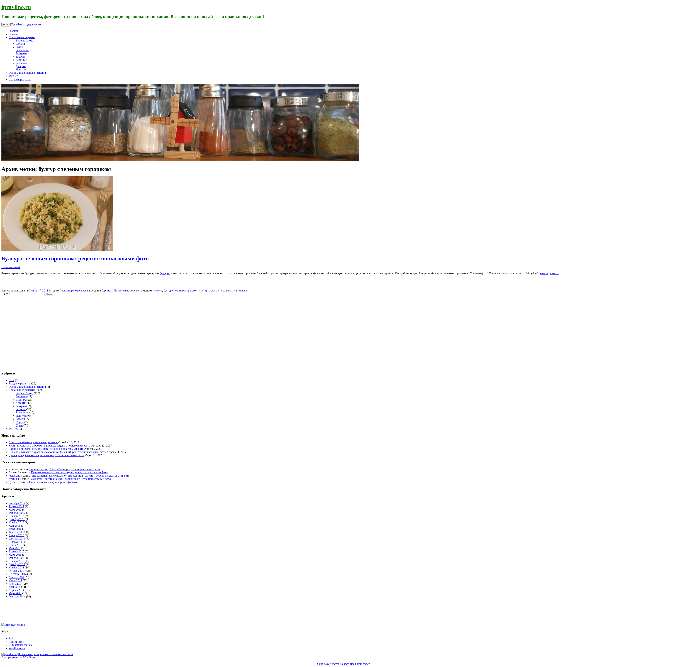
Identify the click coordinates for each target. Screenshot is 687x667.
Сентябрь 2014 (17, 573)
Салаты (20, 43)
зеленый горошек (219, 290)
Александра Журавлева (73, 290)
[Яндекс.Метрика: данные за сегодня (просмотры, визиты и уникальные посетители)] (13, 624)
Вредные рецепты (20, 79)
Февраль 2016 (17, 532)
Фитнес (13, 75)
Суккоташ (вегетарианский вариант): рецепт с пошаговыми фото (71, 478)
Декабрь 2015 (17, 538)
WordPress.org (17, 648)
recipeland (14, 475)
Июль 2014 (15, 580)
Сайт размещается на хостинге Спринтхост (343, 663)
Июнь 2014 (15, 583)
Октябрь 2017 (17, 503)
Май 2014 (14, 586)
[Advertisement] (22, 331)
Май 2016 (14, 525)
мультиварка (239, 290)
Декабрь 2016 (17, 519)
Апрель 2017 (16, 506)
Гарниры (21, 59)
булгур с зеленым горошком (181, 290)
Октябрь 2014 (17, 570)
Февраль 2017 (17, 512)
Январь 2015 (16, 561)
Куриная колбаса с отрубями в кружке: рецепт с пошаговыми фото (49, 445)
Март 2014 (15, 593)
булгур (158, 290)
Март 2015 (15, 554)
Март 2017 (15, 509)
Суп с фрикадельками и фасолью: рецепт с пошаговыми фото (46, 455)
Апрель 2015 (16, 551)
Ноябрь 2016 (16, 522)
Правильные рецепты (22, 37)
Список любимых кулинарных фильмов (33, 442)
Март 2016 (15, 528)
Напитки (21, 69)
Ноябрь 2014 (16, 567)
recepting (14, 478)
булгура (164, 273)
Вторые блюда (24, 40)
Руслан (13, 482)
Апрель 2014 (16, 590)
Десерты (21, 66)
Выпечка (21, 63)
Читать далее (549, 273)
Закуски (21, 56)
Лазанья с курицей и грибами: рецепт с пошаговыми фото (64, 469)
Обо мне (14, 34)
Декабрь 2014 (17, 564)
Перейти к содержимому (26, 24)
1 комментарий (10, 267)
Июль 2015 (15, 541)
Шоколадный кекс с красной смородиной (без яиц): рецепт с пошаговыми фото (57, 451)
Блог (11, 380)
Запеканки (22, 50)
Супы (19, 46)
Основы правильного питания (27, 72)
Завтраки (21, 53)
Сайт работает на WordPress (18, 657)
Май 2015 (14, 548)
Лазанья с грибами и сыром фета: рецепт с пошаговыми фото (46, 448)
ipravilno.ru (16, 7)
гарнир (203, 290)
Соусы (20, 422)
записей (16, 641)
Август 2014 (16, 577)
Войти (12, 638)
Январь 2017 (16, 516)
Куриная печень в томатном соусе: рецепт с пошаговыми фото (69, 472)
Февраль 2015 (17, 557)
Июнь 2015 (15, 544)
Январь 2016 (16, 535)
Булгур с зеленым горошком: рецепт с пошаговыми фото (75, 258)
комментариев (20, 644)
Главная (13, 30)
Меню (6, 24)
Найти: (5, 293)
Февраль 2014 (17, 596)
